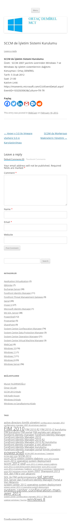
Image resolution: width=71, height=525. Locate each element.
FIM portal (26, 432)
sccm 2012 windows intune (15, 471)
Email (8, 222)
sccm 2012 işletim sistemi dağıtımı (23, 458)
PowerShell (9, 316)
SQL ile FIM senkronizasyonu (20, 477)
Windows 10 (10, 348)
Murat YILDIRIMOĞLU (14, 383)
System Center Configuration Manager (23, 328)
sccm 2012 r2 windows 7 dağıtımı (18, 469)
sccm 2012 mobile (51, 459)
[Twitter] (14, 104)
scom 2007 (34, 471)
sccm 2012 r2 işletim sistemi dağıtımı (41, 464)
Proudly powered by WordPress (18, 519)
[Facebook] (7, 104)
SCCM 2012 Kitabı (12, 391)
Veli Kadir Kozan (12, 395)
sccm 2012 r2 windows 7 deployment (48, 469)
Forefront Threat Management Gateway (23, 297)
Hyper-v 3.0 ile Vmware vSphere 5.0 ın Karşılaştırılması (18, 138)
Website (8, 234)
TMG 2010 (47, 496)
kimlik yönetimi (51, 449)
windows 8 (36, 499)
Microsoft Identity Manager (17, 308)
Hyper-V (8, 304)
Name (8, 209)
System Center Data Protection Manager (24, 332)
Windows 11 (10, 352)
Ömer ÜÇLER (10, 387)
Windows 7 (9, 356)
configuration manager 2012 (52, 423)
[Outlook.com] (33, 104)
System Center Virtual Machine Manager (23, 340)
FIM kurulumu (12, 432)
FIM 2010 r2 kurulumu (53, 429)
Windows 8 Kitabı (12, 399)
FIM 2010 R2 (32, 429)
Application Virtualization (16, 281)
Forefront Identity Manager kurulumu (25, 447)
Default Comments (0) (14, 159)
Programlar (9, 320)
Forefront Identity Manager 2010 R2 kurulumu (30, 442)
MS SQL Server (11, 312)
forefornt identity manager (19, 434)
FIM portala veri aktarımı (47, 432)
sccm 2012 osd (15, 464)
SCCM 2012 (24, 456)
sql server (45, 476)
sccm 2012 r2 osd (49, 466)
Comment (10, 172)
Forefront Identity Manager (17, 293)
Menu (35, 10)
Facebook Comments (36, 159)
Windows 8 (9, 360)
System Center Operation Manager (21, 336)
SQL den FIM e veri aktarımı (19, 473)
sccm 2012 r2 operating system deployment (22, 466)
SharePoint (9, 324)
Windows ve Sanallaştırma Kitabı (20, 403)
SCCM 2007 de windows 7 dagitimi (39, 453)
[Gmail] (26, 104)
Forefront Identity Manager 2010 (22, 437)
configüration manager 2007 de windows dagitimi (25, 425)
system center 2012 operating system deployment (32, 484)
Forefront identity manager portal (23, 449)
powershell (14, 452)
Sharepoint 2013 (50, 471)
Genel (7, 300)
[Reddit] (39, 104)
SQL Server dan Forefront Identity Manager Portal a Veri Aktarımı (33, 481)
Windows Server (12, 364)
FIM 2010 (14, 428)
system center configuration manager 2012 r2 (23, 496)
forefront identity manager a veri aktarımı (27, 444)
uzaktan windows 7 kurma (15, 500)
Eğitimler (8, 285)
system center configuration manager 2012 (32, 492)
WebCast (32, 112)
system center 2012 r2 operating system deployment (26, 487)
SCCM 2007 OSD (11, 456)
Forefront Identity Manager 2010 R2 (24, 439)
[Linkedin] (20, 104)
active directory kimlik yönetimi (22, 422)
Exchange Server (12, 289)
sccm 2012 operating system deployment (27, 461)
